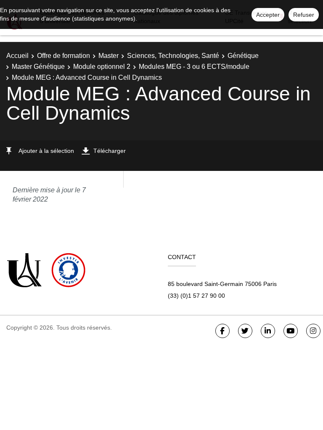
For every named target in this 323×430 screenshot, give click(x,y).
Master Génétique (38, 66)
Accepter (268, 14)
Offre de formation (63, 55)
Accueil (17, 55)
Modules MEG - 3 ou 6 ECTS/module (194, 66)
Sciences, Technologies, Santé (173, 55)
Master (108, 55)
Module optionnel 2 (101, 66)
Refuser (303, 14)
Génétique (243, 55)
